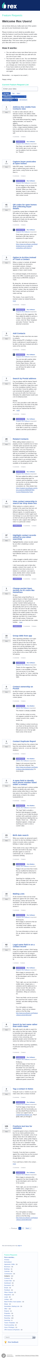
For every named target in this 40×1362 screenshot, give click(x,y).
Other (5, 1308)
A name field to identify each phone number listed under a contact (25, 782)
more (14, 301)
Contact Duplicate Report (24, 741)
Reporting (7, 1318)
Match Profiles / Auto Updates (12, 1301)
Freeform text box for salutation (22, 1127)
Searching (7, 1320)
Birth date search (20, 835)
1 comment (16, 963)
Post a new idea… (9, 1257)
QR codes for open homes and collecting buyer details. (25, 207)
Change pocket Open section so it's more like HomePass (23, 590)
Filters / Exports (8, 1292)
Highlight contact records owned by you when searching (24, 537)
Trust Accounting (9, 1325)
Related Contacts (20, 439)
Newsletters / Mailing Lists (11, 1306)
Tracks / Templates (9, 1322)
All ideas (6, 1259)
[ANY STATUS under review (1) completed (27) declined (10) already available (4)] (10, 100)
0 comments (16, 136)
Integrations (7, 1294)
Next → (28, 1228)
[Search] (34, 1337)
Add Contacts (19, 333)
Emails (6, 1287)
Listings (6, 1299)
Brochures (7, 1266)
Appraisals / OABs (9, 1264)
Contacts (23, 136)
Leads (6, 1297)
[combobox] (18, 1337)
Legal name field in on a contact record (24, 946)
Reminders (7, 1315)
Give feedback (13, 1342)
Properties (7, 1313)
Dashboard (7, 1283)
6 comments (27, 578)
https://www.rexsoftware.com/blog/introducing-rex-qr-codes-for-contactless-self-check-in (27, 246)
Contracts (7, 1278)
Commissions (8, 1273)
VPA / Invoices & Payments (12, 1329)
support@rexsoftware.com (24, 1114)
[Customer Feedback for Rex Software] (9, 5)
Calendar (7, 1271)
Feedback (7, 1290)
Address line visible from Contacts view (24, 108)
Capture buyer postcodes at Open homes (24, 163)
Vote (6, 112)
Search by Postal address (24, 378)
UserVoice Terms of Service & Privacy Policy (27, 1355)
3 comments (16, 1167)
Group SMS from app (22, 636)
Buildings (7, 1269)
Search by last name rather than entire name (25, 1025)
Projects (6, 1311)
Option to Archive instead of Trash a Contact (24, 258)
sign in (20, 1245)
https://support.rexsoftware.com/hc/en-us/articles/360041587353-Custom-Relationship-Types (27, 490)
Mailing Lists (18, 894)
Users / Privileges (9, 1327)
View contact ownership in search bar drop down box (25, 502)
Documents (7, 1285)
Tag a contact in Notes (23, 1089)
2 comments (16, 224)
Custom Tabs (8, 1280)
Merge (6, 1304)
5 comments (16, 466)
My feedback (23, 100)
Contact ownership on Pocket (23, 688)
